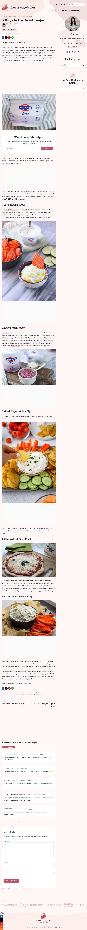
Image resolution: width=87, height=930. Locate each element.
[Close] (70, 444)
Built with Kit (58, 484)
